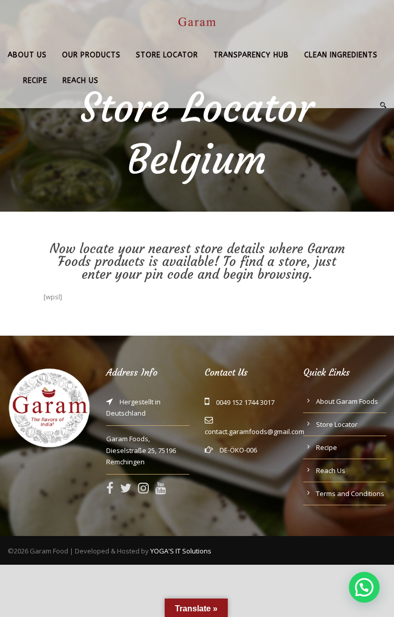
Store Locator (167, 55)
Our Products (91, 55)
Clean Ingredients (341, 55)
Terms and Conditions (350, 493)
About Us (27, 55)
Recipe (35, 80)
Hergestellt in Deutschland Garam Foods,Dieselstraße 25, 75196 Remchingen (141, 431)
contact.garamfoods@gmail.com (254, 431)
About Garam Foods (347, 401)
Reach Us (80, 80)
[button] (364, 587)
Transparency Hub (251, 55)
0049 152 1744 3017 (245, 402)
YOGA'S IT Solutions (180, 551)
